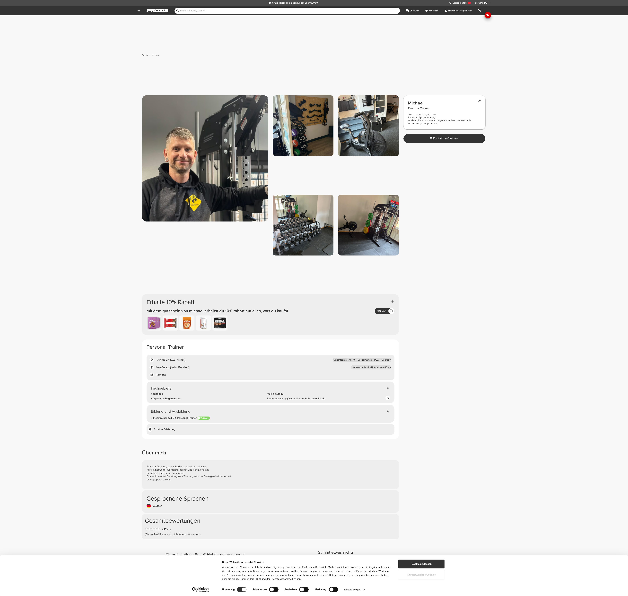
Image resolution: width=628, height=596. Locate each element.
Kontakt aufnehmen (446, 138)
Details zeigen (352, 589)
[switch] (274, 589)
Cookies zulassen (421, 563)
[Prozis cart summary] (479, 10)
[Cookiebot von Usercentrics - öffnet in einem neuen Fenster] (200, 589)
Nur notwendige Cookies (421, 574)
